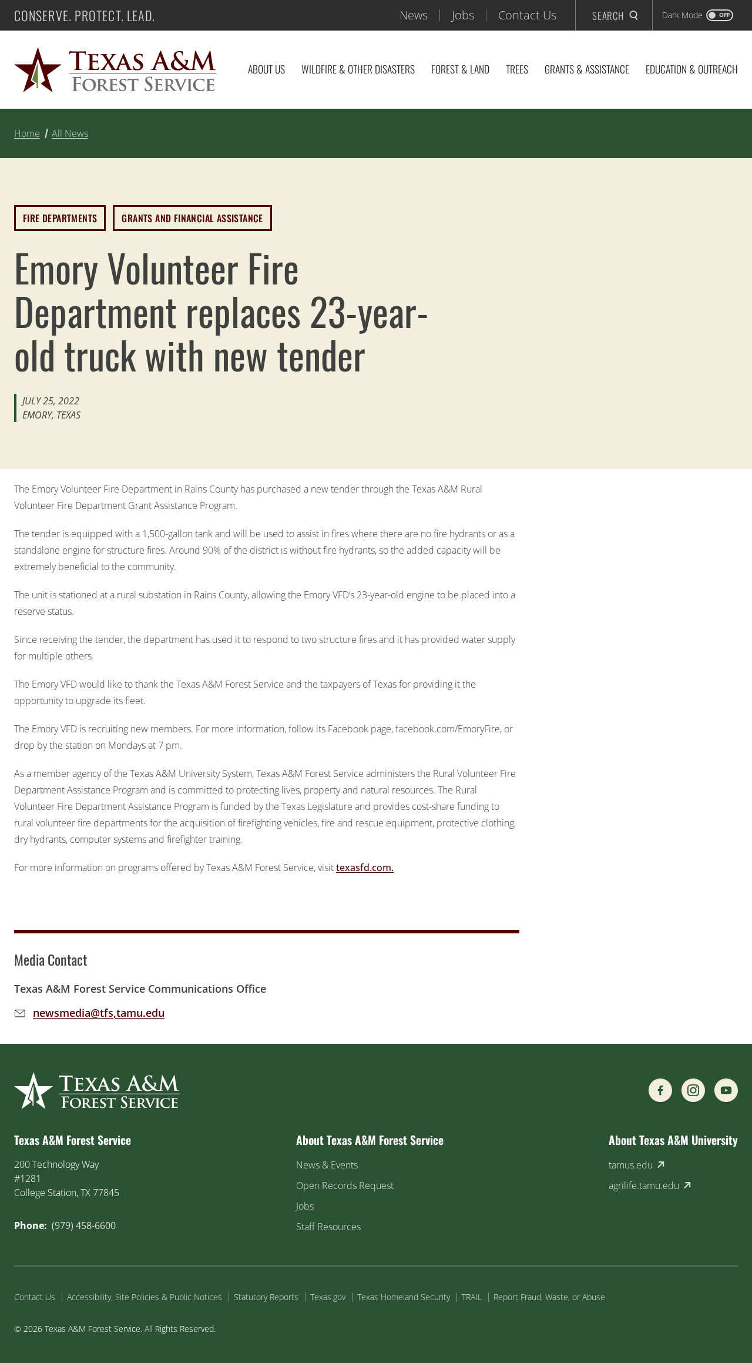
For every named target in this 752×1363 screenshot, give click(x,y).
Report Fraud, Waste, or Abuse (549, 1296)
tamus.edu (631, 1164)
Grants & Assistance (587, 68)
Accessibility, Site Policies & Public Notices (144, 1296)
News (414, 15)
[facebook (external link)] (660, 1090)
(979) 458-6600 (84, 1225)
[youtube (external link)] (726, 1090)
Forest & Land (460, 68)
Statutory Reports (266, 1296)
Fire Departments (60, 218)
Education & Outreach (692, 68)
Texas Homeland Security (403, 1296)
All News (70, 133)
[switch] (698, 15)
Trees (517, 68)
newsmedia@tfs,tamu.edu (98, 1013)
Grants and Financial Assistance (192, 218)
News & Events (327, 1164)
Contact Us (527, 15)
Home (27, 133)
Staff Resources (328, 1226)
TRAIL (472, 1296)
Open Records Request (345, 1185)
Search (608, 16)
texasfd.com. (365, 867)
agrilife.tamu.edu (644, 1185)
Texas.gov (327, 1296)
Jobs (463, 15)
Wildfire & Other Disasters (358, 68)
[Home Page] (115, 69)
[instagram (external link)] (693, 1090)
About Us (266, 68)
